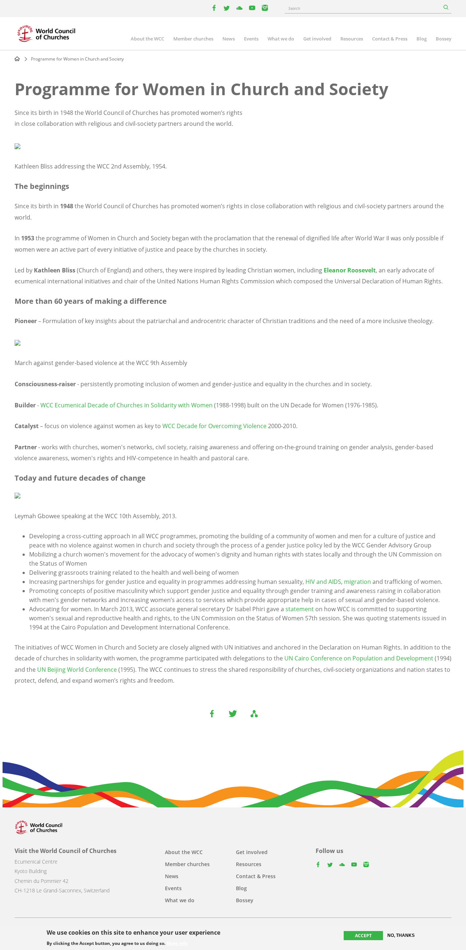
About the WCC (147, 38)
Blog (421, 38)
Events (251, 38)
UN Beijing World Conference (77, 670)
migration (357, 582)
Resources (351, 38)
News (228, 38)
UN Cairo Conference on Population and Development (359, 658)
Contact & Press (389, 38)
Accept (363, 935)
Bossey (443, 38)
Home (17, 58)
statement (299, 609)
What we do (281, 38)
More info (177, 943)
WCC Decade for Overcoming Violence (214, 426)
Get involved (317, 38)
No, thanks (401, 935)
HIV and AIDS (323, 582)
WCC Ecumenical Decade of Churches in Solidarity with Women (126, 405)
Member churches (193, 38)
